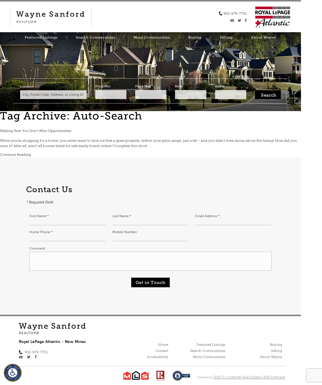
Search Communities (95, 37)
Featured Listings (41, 37)
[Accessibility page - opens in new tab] (181, 378)
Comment (37, 248)
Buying (195, 37)
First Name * (39, 216)
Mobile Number (124, 232)
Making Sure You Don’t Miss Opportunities (35, 131)
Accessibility (157, 357)
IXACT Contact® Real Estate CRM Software (249, 377)
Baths (219, 86)
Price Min (102, 86)
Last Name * (121, 216)
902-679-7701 (235, 13)
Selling (226, 37)
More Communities (152, 37)
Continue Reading (15, 155)
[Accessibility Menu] (13, 372)
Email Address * (207, 216)
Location (27, 86)
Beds (179, 86)
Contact (162, 351)
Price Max (143, 86)
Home (163, 345)
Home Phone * (41, 232)
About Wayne (263, 37)
